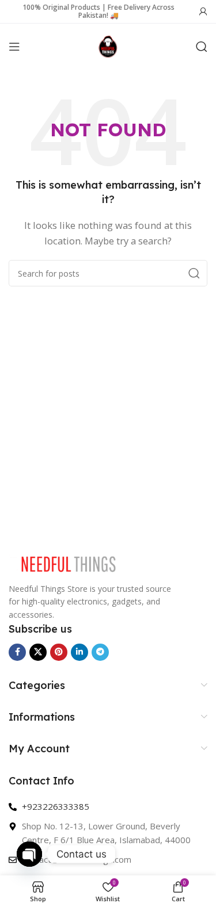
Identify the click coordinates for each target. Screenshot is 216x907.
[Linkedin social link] (79, 652)
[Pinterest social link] (58, 652)
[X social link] (38, 652)
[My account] (203, 11)
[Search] (201, 46)
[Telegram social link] (100, 652)
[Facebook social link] (17, 652)
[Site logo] (108, 45)
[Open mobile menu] (14, 46)
